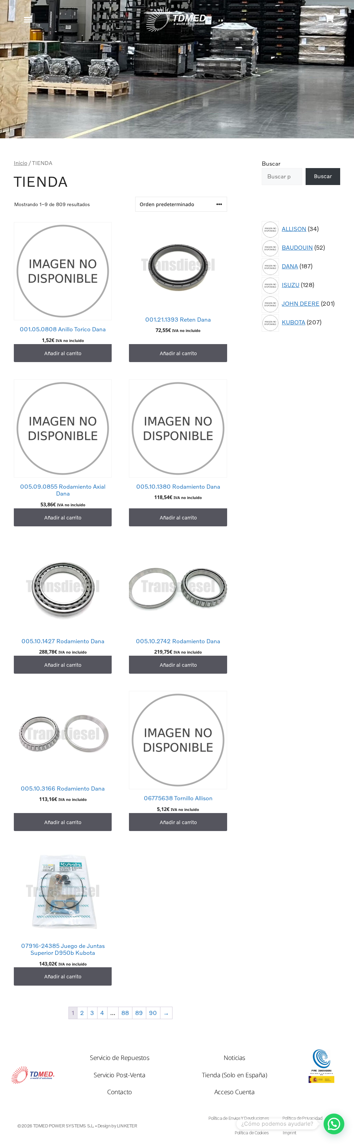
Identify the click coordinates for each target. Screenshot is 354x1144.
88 (125, 1012)
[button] (28, 19)
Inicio (20, 163)
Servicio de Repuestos (119, 1057)
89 (139, 1012)
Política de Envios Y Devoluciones (238, 1118)
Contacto (119, 1092)
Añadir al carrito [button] (62, 353)
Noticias (234, 1057)
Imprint (289, 1133)
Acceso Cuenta (234, 1092)
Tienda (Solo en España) (234, 1075)
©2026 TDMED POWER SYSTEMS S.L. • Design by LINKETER (77, 1125)
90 (153, 1012)
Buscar (271, 163)
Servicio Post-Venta (119, 1075)
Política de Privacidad (302, 1118)
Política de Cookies (251, 1133)
